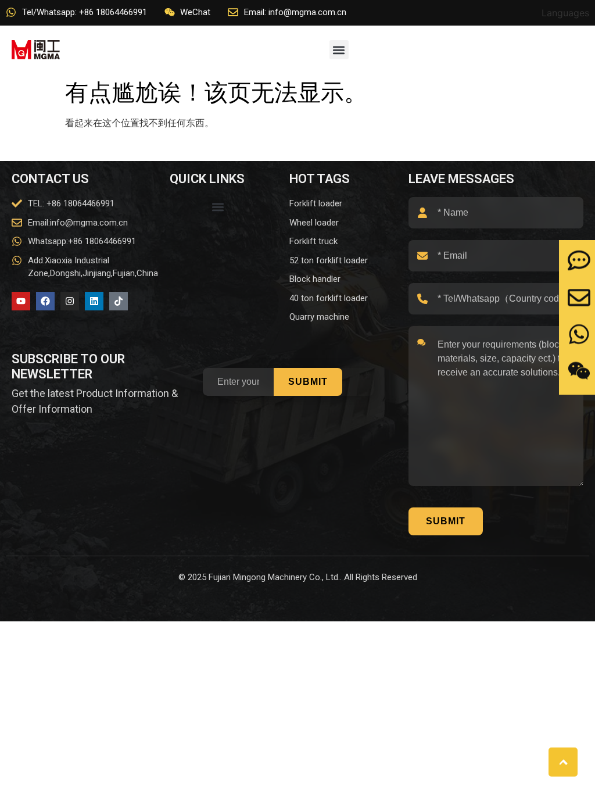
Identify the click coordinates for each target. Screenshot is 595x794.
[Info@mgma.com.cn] (579, 297)
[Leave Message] (579, 260)
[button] (339, 49)
